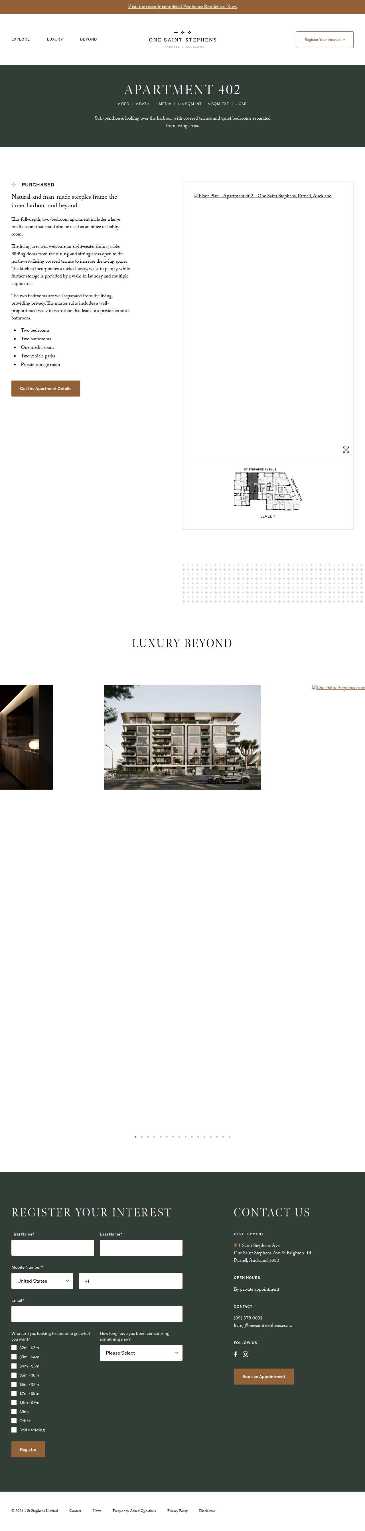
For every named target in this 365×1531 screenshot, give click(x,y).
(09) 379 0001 (248, 1319)
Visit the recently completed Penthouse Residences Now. (182, 7)
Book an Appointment (263, 1376)
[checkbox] (52, 1389)
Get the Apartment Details (46, 388)
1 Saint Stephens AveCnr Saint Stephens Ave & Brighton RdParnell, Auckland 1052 (272, 1253)
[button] (135, 1137)
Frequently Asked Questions (134, 1511)
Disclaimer (207, 1511)
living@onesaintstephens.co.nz (263, 1326)
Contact (75, 1511)
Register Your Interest (323, 39)
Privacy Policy (177, 1511)
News (97, 1511)
